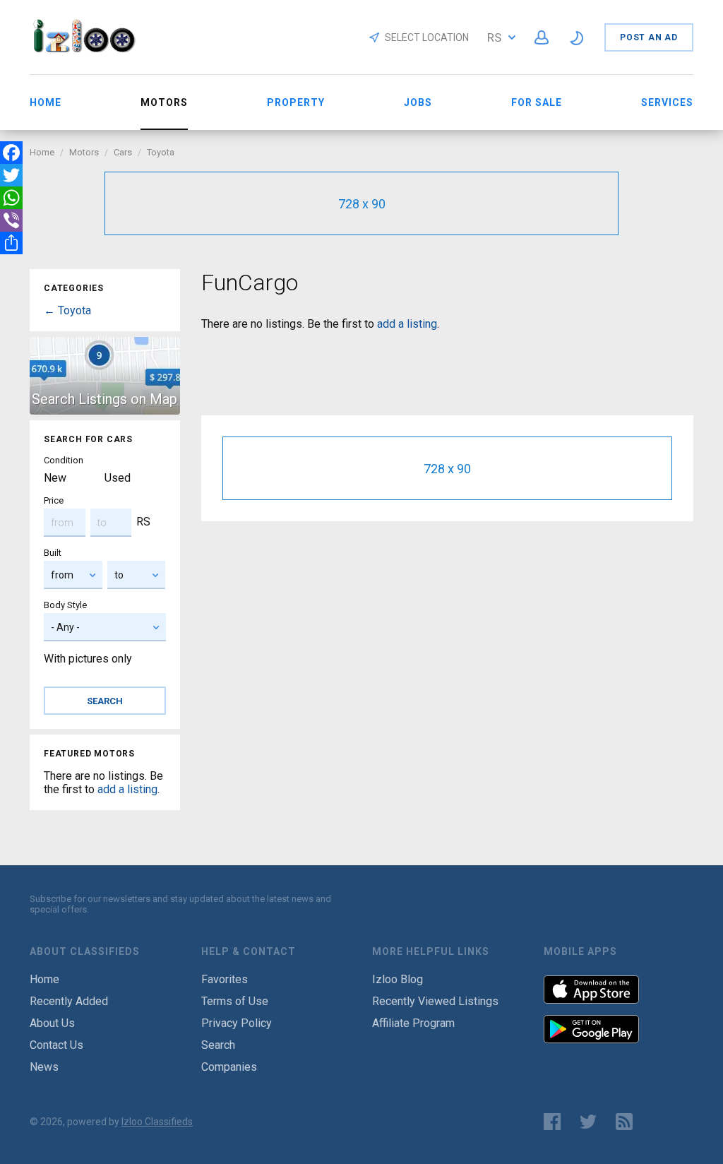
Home (45, 102)
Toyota (160, 152)
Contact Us (56, 1045)
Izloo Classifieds (157, 1121)
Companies (229, 1067)
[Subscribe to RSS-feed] (627, 1121)
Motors (84, 152)
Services (667, 102)
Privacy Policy (236, 1023)
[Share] (11, 243)
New (55, 478)
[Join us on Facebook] (552, 1121)
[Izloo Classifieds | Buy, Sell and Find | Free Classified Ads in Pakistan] (91, 48)
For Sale (536, 102)
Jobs (418, 102)
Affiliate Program (413, 1023)
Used (117, 478)
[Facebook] (11, 152)
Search (218, 1045)
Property (296, 102)
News (44, 1067)
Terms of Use (234, 1001)
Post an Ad (649, 37)
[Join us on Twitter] (588, 1121)
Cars (123, 152)
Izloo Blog (397, 979)
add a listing (127, 789)
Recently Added (69, 1001)
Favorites (224, 979)
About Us (52, 1023)
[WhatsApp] (11, 197)
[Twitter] (11, 175)
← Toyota (67, 310)
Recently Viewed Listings (435, 1001)
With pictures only (88, 658)
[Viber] (11, 220)
